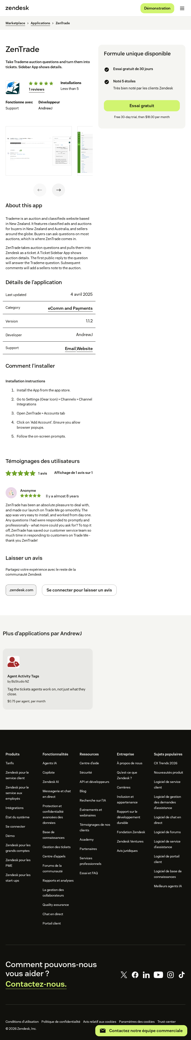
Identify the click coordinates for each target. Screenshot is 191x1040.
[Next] (58, 190)
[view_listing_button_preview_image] (39, 151)
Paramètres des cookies (137, 1022)
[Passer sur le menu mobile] (182, 8)
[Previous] (39, 190)
